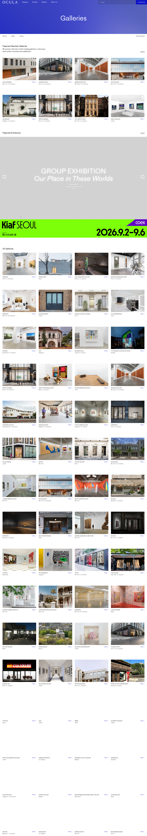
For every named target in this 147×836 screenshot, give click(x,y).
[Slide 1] (10, 216)
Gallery (13, 36)
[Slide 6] (101, 216)
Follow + (34, 82)
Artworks (34, 2)
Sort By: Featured (140, 36)
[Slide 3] (46, 216)
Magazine (25, 2)
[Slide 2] (28, 216)
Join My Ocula (141, 2)
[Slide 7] (119, 216)
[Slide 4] (64, 216)
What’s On (54, 2)
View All (142, 51)
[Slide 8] (137, 216)
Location (21, 36)
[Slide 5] (83, 216)
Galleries (44, 2)
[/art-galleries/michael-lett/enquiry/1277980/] (9, 2)
